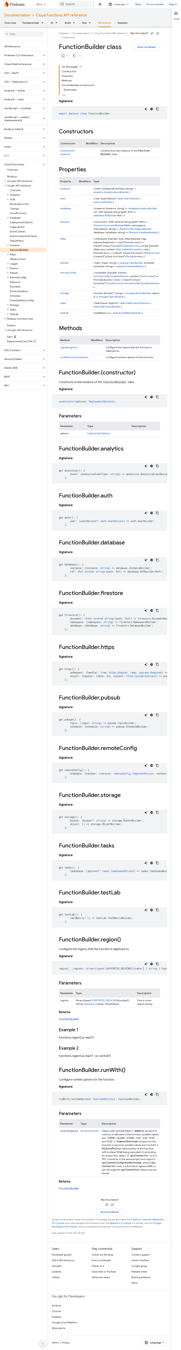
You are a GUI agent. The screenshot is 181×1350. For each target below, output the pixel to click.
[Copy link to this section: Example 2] (82, 1048)
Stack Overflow (140, 1260)
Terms (55, 1342)
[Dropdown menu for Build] (75, 23)
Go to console (154, 4)
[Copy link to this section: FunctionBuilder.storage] (124, 795)
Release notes (139, 1271)
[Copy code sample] (157, 109)
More (39, 4)
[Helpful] (152, 33)
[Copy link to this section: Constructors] (96, 132)
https (63, 238)
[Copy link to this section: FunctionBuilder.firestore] (126, 593)
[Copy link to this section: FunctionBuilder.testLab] (124, 893)
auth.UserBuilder (103, 202)
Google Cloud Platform (64, 1322)
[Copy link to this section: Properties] (89, 170)
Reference (104, 22)
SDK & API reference (63, 1260)
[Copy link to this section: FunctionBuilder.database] (128, 543)
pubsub (64, 262)
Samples (123, 22)
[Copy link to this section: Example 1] (81, 1030)
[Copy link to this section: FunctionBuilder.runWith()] (129, 1070)
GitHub (56, 1277)
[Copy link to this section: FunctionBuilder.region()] (124, 940)
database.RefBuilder (105, 215)
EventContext (147, 276)
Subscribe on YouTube (104, 1271)
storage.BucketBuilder (138, 293)
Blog (138, 4)
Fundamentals (30, 22)
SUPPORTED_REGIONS (104, 1000)
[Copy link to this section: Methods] (85, 329)
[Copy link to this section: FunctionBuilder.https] (117, 647)
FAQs (135, 1282)
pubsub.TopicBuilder (131, 262)
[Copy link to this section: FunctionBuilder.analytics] (127, 449)
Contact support (141, 1254)
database (65, 208)
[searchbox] (23, 34)
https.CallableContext (128, 249)
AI (52, 22)
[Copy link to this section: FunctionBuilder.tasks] (117, 846)
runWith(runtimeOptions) (74, 357)
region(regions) (68, 347)
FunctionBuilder (69, 1019)
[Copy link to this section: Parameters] (85, 416)
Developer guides (61, 1254)
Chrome (56, 1311)
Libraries (56, 1271)
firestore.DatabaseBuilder (143, 232)
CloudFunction (114, 283)
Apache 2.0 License (120, 1223)
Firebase (63, 33)
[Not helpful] (157, 33)
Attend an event (101, 1277)
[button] (21, 55)
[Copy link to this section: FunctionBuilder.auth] (116, 496)
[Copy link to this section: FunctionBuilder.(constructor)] (139, 373)
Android (56, 1305)
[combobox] (76, 4)
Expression (89, 1003)
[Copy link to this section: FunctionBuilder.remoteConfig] (140, 748)
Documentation (17, 15)
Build (68, 22)
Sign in (173, 4)
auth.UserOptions (128, 198)
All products (58, 1328)
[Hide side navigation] (42, 1343)
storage (64, 293)
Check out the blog (102, 1254)
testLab (64, 312)
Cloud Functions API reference (61, 15)
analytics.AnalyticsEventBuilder (111, 192)
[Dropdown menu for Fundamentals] (43, 23)
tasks (63, 303)
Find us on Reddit (101, 1260)
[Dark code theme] (151, 109)
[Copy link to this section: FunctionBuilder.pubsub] (123, 698)
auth (62, 198)
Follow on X (98, 1266)
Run (84, 22)
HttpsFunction (132, 245)
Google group (139, 1266)
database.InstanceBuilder (142, 208)
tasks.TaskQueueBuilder (107, 306)
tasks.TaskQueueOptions (134, 303)
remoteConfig (68, 272)
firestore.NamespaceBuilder (135, 228)
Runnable (131, 256)
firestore (65, 221)
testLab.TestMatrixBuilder (127, 312)
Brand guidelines (141, 1277)
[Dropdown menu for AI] (57, 23)
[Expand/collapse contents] (80, 66)
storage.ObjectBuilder (111, 296)
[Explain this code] (146, 109)
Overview (10, 22)
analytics (65, 188)
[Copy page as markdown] (74, 56)
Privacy (66, 1342)
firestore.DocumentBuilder (108, 225)
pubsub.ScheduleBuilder (130, 266)
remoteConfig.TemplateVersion (111, 276)
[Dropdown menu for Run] (91, 23)
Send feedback (146, 47)
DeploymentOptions (98, 433)
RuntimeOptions (90, 1130)
